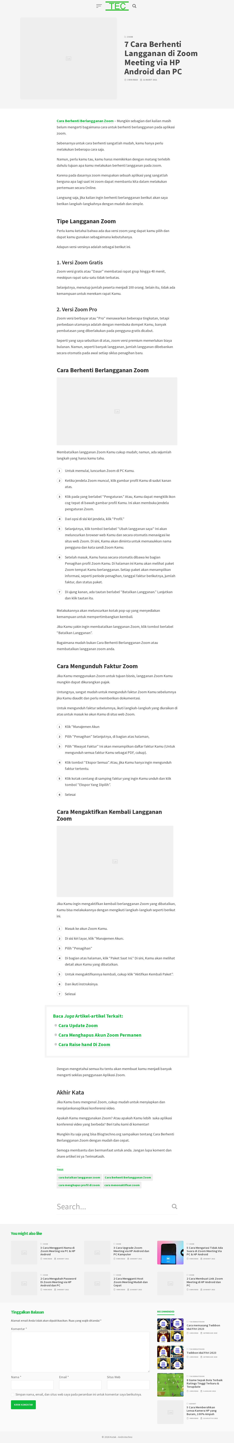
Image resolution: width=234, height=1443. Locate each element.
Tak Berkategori (197, 1322)
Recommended (165, 1311)
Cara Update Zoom (78, 1025)
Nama (16, 1377)
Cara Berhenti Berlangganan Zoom (128, 1177)
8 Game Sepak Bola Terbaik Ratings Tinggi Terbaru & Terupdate (205, 1383)
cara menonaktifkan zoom (122, 1185)
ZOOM (130, 37)
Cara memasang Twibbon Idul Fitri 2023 (203, 1327)
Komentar (19, 1329)
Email (64, 1377)
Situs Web (113, 1377)
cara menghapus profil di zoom (79, 1185)
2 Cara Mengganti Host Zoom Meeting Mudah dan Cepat (131, 1282)
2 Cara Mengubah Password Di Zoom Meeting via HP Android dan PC (58, 1282)
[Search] (173, 1206)
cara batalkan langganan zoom (79, 1177)
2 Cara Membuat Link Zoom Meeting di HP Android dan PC (205, 1282)
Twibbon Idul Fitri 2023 (201, 1353)
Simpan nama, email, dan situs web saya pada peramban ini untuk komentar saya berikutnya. (79, 1394)
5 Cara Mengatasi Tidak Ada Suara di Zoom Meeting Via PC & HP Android (205, 1251)
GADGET (192, 1404)
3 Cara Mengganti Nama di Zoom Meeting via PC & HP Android (57, 1251)
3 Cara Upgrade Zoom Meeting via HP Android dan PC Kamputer (131, 1251)
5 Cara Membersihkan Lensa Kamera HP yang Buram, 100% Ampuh (201, 1410)
